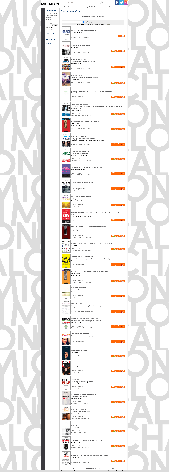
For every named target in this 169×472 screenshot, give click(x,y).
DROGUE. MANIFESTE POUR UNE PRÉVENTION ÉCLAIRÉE (89, 455)
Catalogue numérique (50, 34)
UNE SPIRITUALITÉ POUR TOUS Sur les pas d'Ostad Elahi (81, 198)
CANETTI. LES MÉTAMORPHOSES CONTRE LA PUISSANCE (89, 272)
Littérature (49, 17)
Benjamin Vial (75, 185)
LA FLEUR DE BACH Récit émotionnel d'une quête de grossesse (84, 76)
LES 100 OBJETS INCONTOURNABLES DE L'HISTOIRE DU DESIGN (91, 243)
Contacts (80, 7)
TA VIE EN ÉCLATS (76, 425)
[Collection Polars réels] (52, 27)
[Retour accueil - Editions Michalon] (52, 7)
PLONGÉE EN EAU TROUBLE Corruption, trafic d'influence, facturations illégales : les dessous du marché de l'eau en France (96, 106)
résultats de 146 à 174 (97, 16)
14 (99, 468)
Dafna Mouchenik (76, 63)
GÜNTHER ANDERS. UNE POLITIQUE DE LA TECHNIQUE (88, 227)
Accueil (66, 7)
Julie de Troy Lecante (77, 308)
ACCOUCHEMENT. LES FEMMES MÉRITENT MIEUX (87, 168)
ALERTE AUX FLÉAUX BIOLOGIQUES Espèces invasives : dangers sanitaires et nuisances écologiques (91, 258)
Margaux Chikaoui (77, 367)
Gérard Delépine (76, 216)
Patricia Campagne (77, 457)
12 (96, 468)
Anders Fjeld (75, 123)
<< (73, 468)
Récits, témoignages (52, 15)
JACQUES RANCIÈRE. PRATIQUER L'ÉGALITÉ (85, 121)
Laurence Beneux (76, 398)
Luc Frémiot (74, 47)
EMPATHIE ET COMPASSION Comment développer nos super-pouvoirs (84, 335)
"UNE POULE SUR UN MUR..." (80, 350)
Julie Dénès (74, 352)
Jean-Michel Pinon (85, 383)
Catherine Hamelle (77, 201)
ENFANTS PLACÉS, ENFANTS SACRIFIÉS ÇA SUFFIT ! (87, 440)
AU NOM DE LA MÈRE (78, 365)
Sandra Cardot (75, 338)
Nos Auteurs (50, 39)
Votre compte (113, 7)
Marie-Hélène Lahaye (78, 169)
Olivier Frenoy (75, 245)
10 (94, 468)
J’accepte (127, 471)
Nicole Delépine (87, 216)
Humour (48, 19)
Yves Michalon (75, 93)
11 (95, 468)
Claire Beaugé (75, 413)
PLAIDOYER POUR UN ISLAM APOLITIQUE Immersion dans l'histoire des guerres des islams (86, 320)
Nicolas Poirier (75, 273)
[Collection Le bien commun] (52, 25)
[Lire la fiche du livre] (66, 40)
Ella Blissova (75, 79)
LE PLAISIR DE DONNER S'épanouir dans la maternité (80, 410)
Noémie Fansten (76, 292)
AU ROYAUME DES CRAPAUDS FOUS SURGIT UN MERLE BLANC (91, 91)
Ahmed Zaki (74, 383)
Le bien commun (76, 125)
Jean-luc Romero (76, 32)
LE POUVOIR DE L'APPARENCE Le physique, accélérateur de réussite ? (83, 138)
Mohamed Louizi (76, 322)
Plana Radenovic (76, 427)
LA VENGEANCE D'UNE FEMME (80, 45)
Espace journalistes (50, 44)
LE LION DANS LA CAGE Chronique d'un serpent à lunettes (82, 289)
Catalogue (51, 10)
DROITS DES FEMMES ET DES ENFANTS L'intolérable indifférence (83, 395)
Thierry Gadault (76, 110)
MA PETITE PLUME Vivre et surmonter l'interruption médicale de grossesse (89, 305)
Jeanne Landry (75, 442)
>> (113, 468)
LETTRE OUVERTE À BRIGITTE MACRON (83, 30)
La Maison (73, 7)
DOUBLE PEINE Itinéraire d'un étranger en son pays (82, 380)
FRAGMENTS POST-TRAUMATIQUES (82, 183)
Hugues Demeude (76, 261)
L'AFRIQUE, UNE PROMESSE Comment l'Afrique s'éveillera (80, 152)
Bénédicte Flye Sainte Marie (80, 140)
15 (101, 468)
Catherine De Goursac (96, 140)
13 (98, 468)
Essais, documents (51, 13)
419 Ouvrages (86, 16)
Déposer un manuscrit (101, 7)
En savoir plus (120, 471)
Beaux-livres (50, 21)
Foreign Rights (88, 7)
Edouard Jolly (75, 229)
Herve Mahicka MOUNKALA (79, 155)
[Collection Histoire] (52, 29)
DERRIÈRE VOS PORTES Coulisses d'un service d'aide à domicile (83, 60)
